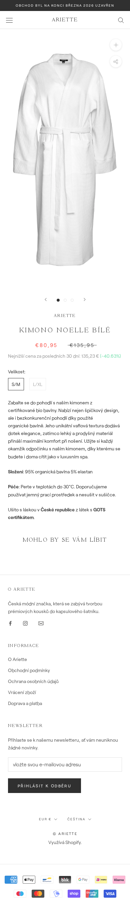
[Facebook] (10, 622)
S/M (16, 384)
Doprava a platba (25, 703)
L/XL (37, 384)
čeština (76, 819)
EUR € (45, 819)
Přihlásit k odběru (44, 785)
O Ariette (17, 659)
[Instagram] (25, 622)
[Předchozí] (46, 299)
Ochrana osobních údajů (33, 681)
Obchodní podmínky (29, 670)
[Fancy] (41, 622)
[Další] (85, 299)
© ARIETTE (65, 833)
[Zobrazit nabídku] (9, 19)
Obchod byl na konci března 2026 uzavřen (65, 5)
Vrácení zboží (22, 692)
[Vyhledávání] (121, 20)
